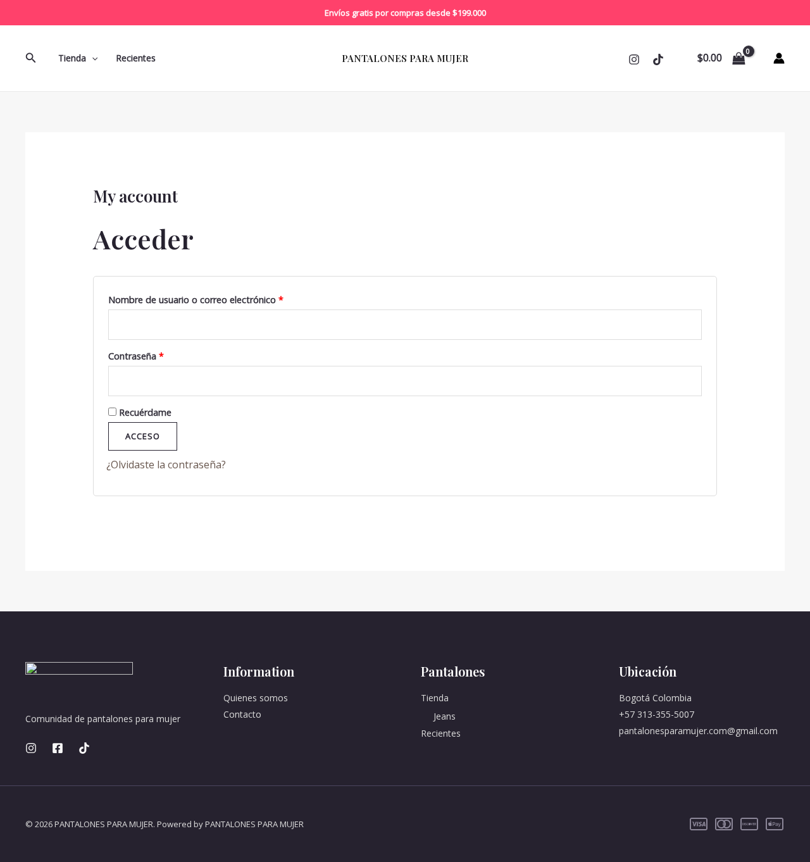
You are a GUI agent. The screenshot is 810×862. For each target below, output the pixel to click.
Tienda (72, 58)
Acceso (142, 436)
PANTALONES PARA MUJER (405, 58)
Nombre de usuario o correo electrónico (219, 298)
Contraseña (159, 354)
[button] (31, 58)
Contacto (242, 714)
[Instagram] (634, 59)
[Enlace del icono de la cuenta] (779, 58)
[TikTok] (84, 748)
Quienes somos (255, 698)
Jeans (444, 716)
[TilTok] (658, 59)
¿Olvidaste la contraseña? (166, 465)
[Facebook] (57, 748)
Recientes (136, 58)
